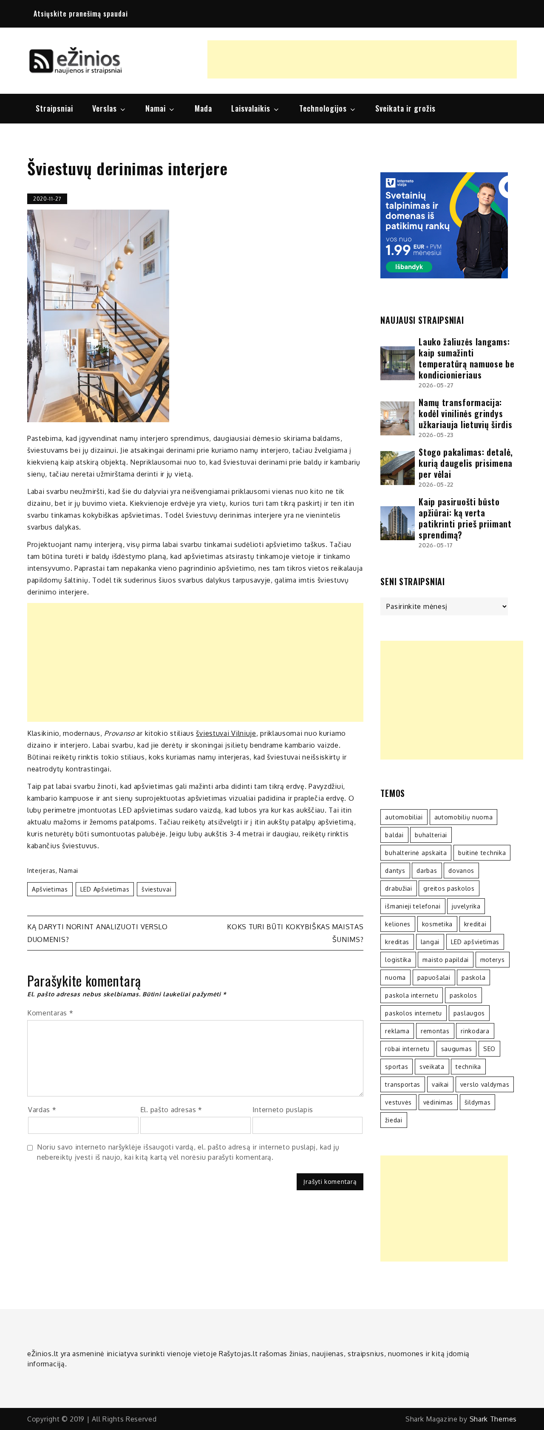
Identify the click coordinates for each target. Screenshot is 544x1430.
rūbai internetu (407, 1048)
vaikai (440, 1084)
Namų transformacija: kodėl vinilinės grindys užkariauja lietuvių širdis (465, 413)
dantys (395, 870)
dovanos (461, 870)
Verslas (104, 108)
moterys (492, 959)
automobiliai (403, 817)
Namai (155, 108)
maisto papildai (445, 959)
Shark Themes (493, 1419)
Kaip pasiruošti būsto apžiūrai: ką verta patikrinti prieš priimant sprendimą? (465, 518)
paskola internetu (411, 995)
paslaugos (469, 1013)
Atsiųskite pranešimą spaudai (81, 13)
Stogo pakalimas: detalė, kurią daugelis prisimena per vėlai (466, 463)
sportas (396, 1066)
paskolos (463, 995)
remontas (435, 1031)
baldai (394, 834)
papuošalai (433, 977)
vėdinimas (438, 1102)
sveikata (432, 1066)
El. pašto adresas (171, 1109)
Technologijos (323, 108)
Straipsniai (54, 108)
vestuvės (398, 1102)
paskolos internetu (413, 1013)
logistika (398, 959)
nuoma (395, 977)
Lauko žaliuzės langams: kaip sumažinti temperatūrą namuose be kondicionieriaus (466, 358)
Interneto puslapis (283, 1109)
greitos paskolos (448, 888)
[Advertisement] (362, 59)
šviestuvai (156, 889)
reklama (397, 1031)
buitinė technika (482, 852)
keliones (398, 924)
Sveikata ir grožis (405, 108)
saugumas (456, 1048)
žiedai (393, 1120)
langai (430, 941)
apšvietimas (50, 889)
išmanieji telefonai (412, 906)
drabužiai (398, 888)
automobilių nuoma (463, 817)
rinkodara (475, 1031)
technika (468, 1066)
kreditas (397, 941)
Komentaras (50, 1013)
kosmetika (437, 924)
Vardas (42, 1109)
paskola (473, 977)
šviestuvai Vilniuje (226, 733)
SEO (489, 1048)
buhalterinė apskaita (416, 852)
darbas (426, 870)
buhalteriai (431, 834)
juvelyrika (466, 906)
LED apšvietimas (105, 889)
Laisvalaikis (250, 108)
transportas (402, 1084)
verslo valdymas (485, 1084)
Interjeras (41, 870)
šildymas (478, 1102)
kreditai (475, 924)
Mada (203, 108)
